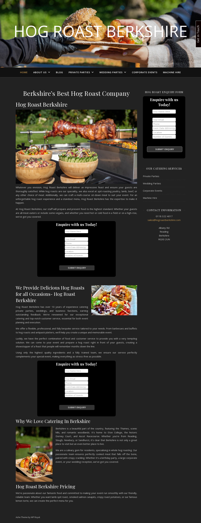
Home (24, 72)
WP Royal (35, 517)
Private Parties (79, 72)
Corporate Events (144, 72)
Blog (59, 72)
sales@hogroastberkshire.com (164, 220)
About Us (39, 72)
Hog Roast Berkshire (100, 31)
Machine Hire (172, 72)
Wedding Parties (110, 72)
